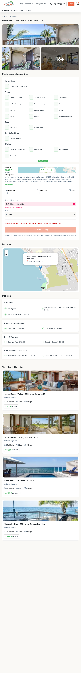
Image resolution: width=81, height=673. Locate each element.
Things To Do (40, 4)
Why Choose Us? (26, 4)
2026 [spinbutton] (12, 204)
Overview (5, 10)
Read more (9, 184)
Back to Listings (10, 16)
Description (9, 175)
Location (22, 10)
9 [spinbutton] (6, 204)
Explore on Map (45, 169)
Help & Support (59, 4)
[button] (40, 267)
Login (71, 4)
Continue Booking (40, 230)
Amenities (14, 10)
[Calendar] (74, 204)
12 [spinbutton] (18, 204)
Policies (28, 10)
